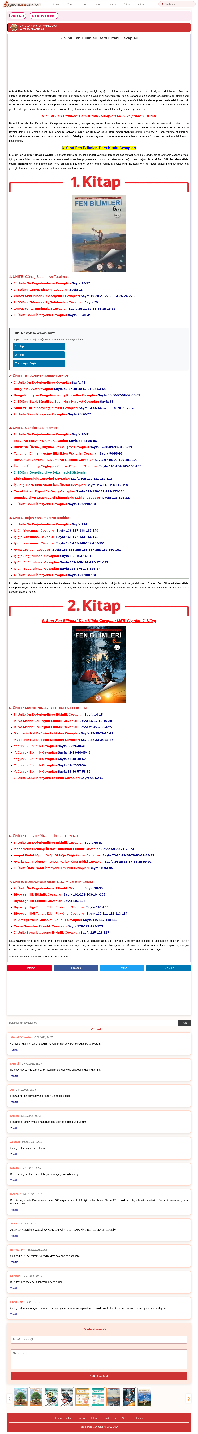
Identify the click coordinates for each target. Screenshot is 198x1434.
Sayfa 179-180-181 (55, 575)
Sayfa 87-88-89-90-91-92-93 (73, 447)
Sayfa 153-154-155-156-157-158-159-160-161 (67, 549)
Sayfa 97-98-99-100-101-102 (76, 459)
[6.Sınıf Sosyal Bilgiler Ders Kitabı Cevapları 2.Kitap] (67, 1397)
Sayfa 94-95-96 (68, 453)
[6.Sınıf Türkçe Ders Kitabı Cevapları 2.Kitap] (36, 1397)
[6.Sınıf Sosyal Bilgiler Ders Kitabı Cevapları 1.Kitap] (51, 1397)
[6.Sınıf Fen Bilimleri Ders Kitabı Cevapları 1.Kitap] (113, 1397)
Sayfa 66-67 (58, 842)
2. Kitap (19, 355)
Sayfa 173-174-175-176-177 (58, 568)
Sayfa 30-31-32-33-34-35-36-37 (65, 308)
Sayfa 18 (48, 289)
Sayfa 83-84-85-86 (55, 440)
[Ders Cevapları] (22, 4)
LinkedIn (169, 968)
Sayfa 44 (49, 382)
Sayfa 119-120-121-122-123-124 (69, 491)
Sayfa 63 (63, 401)
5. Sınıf (99, 4)
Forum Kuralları (63, 1418)
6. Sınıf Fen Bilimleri (44, 15)
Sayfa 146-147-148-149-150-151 (59, 543)
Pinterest (30, 968)
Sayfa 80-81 (52, 434)
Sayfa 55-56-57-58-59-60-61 (77, 395)
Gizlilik (81, 1418)
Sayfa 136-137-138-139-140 (56, 530)
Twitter (123, 968)
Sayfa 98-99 (58, 888)
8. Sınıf (141, 4)
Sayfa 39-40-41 (52, 315)
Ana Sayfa (17, 15)
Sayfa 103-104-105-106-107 (77, 466)
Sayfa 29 (56, 302)
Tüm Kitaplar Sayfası (26, 363)
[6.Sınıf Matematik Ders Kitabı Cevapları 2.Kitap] (98, 1397)
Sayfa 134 (50, 524)
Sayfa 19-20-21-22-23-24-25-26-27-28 (75, 296)
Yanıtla (14, 1049)
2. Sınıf (56, 4)
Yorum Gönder (99, 1375)
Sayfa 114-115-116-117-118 (71, 485)
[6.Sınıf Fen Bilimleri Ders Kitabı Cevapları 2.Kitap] (129, 1397)
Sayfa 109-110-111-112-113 (63, 478)
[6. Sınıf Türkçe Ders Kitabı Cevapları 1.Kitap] (21, 1397)
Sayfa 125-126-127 (72, 497)
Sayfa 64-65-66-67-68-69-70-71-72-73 (74, 408)
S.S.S (125, 1418)
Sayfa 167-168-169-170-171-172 (61, 562)
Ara (185, 1022)
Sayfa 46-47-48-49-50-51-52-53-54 (60, 389)
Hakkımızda (110, 1418)
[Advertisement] (99, 65)
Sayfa (63, 721)
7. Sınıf (127, 4)
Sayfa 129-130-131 (55, 504)
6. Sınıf (113, 4)
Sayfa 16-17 (52, 283)
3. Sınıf (70, 4)
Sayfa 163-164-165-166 (54, 556)
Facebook (76, 968)
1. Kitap (19, 346)
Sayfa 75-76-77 (52, 414)
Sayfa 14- (58, 714)
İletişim (94, 1418)
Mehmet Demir (35, 29)
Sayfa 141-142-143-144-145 (56, 537)
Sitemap (138, 1418)
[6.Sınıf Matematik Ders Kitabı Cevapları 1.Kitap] (82, 1397)
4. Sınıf (85, 4)
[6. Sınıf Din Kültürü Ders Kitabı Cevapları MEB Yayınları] (144, 1397)
